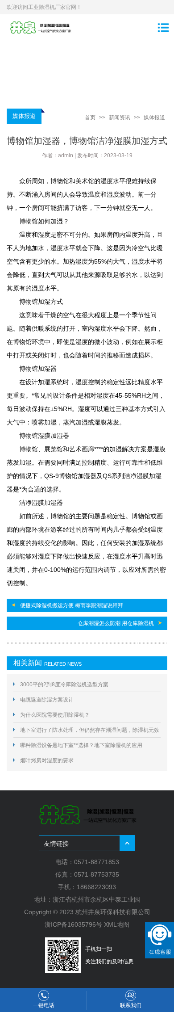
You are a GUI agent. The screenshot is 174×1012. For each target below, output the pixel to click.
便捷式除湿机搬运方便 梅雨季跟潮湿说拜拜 (71, 605)
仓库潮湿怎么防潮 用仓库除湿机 (116, 623)
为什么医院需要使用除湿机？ (55, 715)
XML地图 (116, 924)
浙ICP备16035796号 (73, 924)
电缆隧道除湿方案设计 (47, 700)
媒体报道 (154, 117)
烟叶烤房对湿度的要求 (47, 760)
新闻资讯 (119, 117)
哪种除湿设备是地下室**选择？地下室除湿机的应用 (81, 745)
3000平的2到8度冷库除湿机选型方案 (64, 684)
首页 (90, 117)
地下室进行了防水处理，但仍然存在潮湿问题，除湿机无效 (89, 730)
